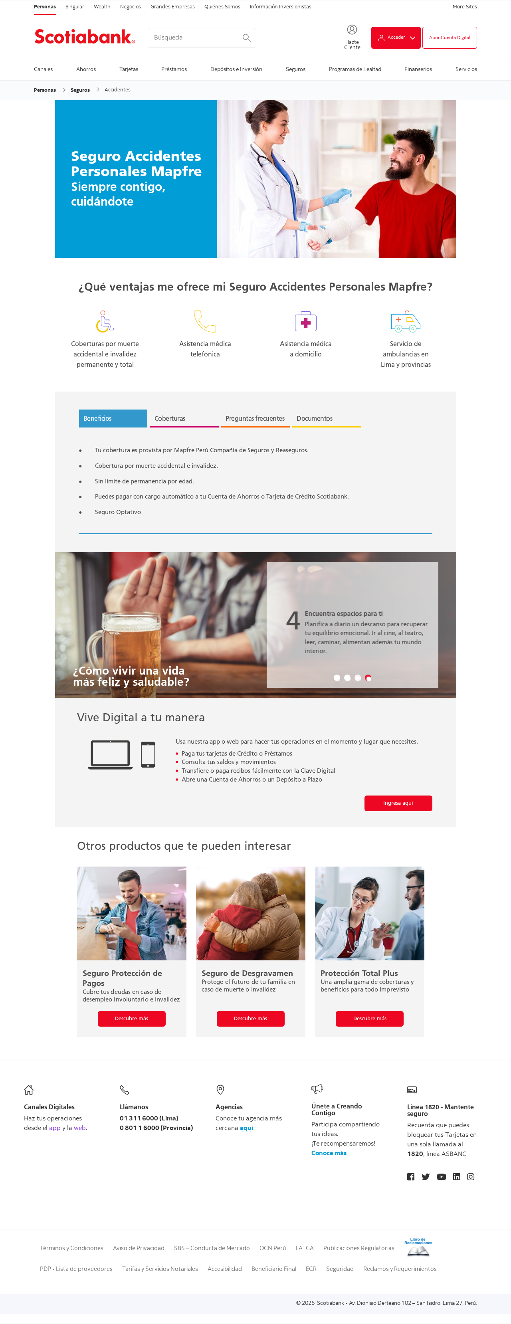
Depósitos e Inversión (236, 70)
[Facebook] (410, 1178)
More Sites (465, 7)
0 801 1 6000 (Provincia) (156, 1128)
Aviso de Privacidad (138, 1249)
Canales (43, 70)
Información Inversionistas (280, 7)
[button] (337, 678)
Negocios (130, 7)
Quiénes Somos (222, 7)
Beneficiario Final (274, 1270)
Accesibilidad (225, 1270)
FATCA (305, 1249)
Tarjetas (128, 70)
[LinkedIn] (456, 1178)
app (55, 1128)
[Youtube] (441, 1178)
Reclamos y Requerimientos (400, 1270)
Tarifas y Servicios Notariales (160, 1270)
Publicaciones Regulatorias (358, 1249)
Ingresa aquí (398, 803)
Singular (74, 7)
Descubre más (131, 1018)
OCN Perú (272, 1249)
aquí (246, 1128)
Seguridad (340, 1270)
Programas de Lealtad (355, 70)
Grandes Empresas (173, 7)
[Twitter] (426, 1178)
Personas (45, 7)
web (80, 1128)
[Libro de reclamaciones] (418, 1256)
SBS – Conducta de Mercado (212, 1249)
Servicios (466, 70)
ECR (311, 1270)
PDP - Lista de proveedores (76, 1270)
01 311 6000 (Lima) (149, 1119)
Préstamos (174, 70)
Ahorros (86, 70)
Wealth (102, 7)
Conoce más (329, 1153)
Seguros (295, 70)
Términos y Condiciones (71, 1249)
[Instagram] (470, 1178)
